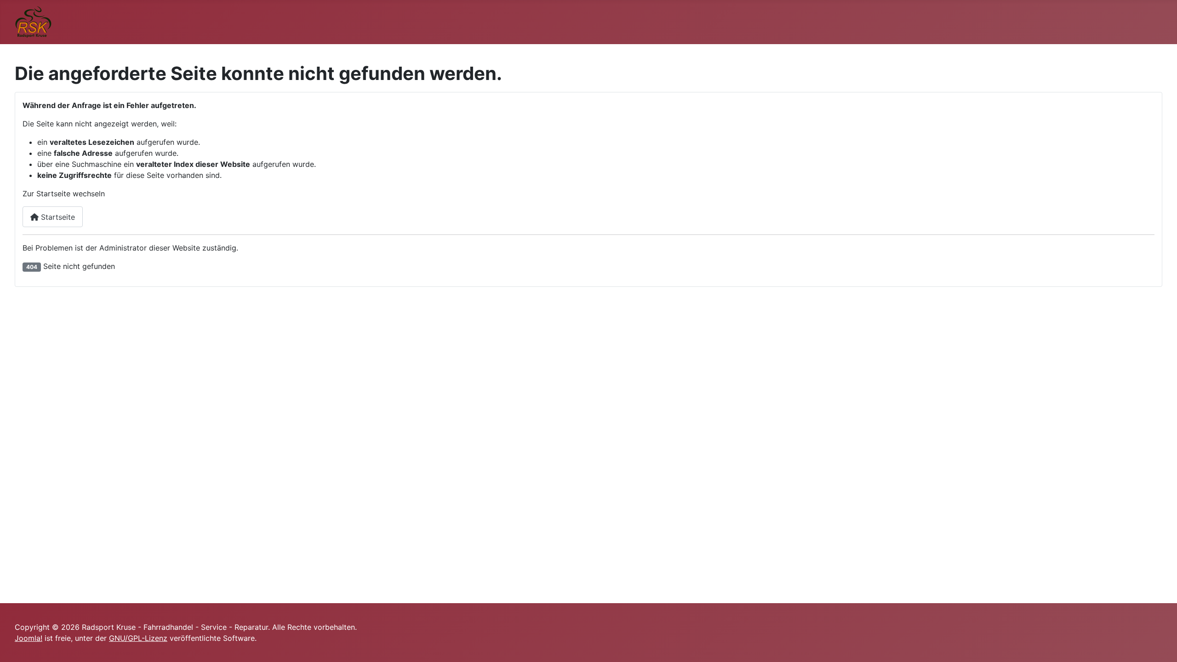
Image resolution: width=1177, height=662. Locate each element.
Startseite (57, 217)
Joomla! (28, 638)
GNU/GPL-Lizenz (138, 638)
